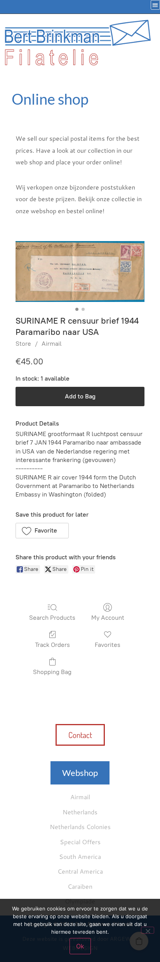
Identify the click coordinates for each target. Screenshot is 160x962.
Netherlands (80, 811)
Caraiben (80, 886)
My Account (107, 617)
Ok (80, 946)
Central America (80, 871)
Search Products (52, 617)
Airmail (52, 343)
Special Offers (80, 841)
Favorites (107, 644)
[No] (147, 930)
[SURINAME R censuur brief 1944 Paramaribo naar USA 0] (80, 271)
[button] (42, 530)
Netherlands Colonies (80, 826)
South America (80, 856)
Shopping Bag (52, 672)
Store (23, 343)
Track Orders (52, 644)
